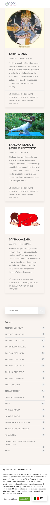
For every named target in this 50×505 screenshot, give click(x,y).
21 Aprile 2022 (25, 152)
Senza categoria (12, 385)
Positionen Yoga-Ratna (15, 347)
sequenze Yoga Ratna (14, 397)
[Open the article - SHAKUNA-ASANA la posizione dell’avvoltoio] (15, 126)
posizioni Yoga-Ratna (14, 366)
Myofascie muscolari (22, 94)
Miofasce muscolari (14, 328)
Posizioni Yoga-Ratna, (15, 378)
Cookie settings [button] (10, 499)
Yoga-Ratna (10, 435)
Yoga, (7, 451)
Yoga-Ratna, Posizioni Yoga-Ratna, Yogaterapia (20, 442)
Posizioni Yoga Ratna (18, 97)
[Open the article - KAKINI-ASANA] (15, 28)
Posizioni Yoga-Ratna (14, 372)
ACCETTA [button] (24, 499)
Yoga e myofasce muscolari (17, 422)
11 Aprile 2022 (25, 244)
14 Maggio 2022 (25, 58)
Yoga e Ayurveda (12, 410)
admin (14, 58)
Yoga (23, 100)
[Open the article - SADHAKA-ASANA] (15, 220)
